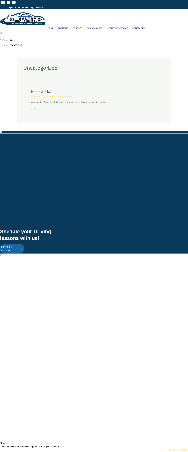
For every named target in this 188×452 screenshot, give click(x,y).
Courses (77, 28)
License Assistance (117, 28)
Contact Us (138, 28)
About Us (63, 28)
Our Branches (94, 28)
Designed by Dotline (178, 450)
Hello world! (41, 91)
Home (50, 28)
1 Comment (36, 96)
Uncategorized (50, 96)
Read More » (36, 108)
